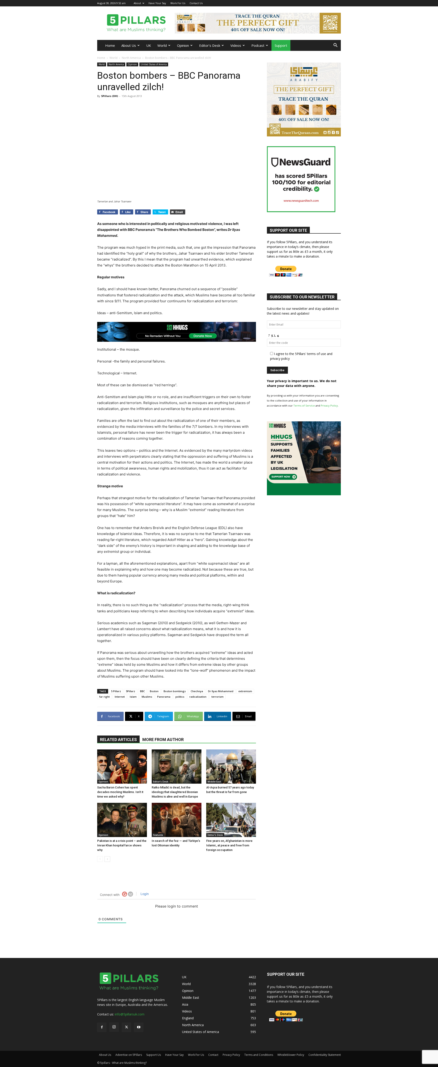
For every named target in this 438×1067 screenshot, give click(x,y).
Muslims (147, 696)
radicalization (197, 696)
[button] (335, 46)
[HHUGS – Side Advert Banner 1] (304, 494)
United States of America (154, 64)
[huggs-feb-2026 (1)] (176, 332)
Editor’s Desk (209, 45)
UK (148, 45)
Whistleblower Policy (290, 1055)
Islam (133, 696)
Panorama (163, 696)
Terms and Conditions (258, 1055)
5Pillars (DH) (109, 96)
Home (110, 45)
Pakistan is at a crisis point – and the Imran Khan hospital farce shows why (121, 845)
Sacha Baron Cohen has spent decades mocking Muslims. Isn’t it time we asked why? (120, 792)
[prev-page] (100, 859)
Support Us (153, 1055)
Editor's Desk (160, 781)
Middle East (214, 781)
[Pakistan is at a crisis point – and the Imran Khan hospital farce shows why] (122, 820)
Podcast (257, 45)
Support (281, 45)
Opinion (183, 45)
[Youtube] (337, 3)
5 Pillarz (116, 691)
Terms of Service (304, 405)
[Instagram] (322, 3)
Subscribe (166, 554)
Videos (235, 45)
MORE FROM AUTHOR (163, 739)
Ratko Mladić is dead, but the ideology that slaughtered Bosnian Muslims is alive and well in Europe (175, 792)
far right (104, 696)
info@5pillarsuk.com (129, 1014)
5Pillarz (130, 691)
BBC (142, 691)
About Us (128, 45)
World (162, 45)
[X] (329, 3)
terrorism (217, 696)
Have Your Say (157, 3)
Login (144, 894)
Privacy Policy (329, 405)
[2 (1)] (304, 135)
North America (131, 58)
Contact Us (196, 3)
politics (179, 696)
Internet (120, 696)
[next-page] (107, 859)
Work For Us (177, 3)
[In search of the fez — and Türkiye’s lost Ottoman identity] (176, 820)
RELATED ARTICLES (118, 739)
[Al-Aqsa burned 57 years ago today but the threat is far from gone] (231, 766)
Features (158, 835)
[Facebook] (314, 3)
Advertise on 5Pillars (128, 1055)
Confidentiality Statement (324, 1055)
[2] (258, 23)
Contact (213, 1055)
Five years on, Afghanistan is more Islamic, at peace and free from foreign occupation (229, 845)
